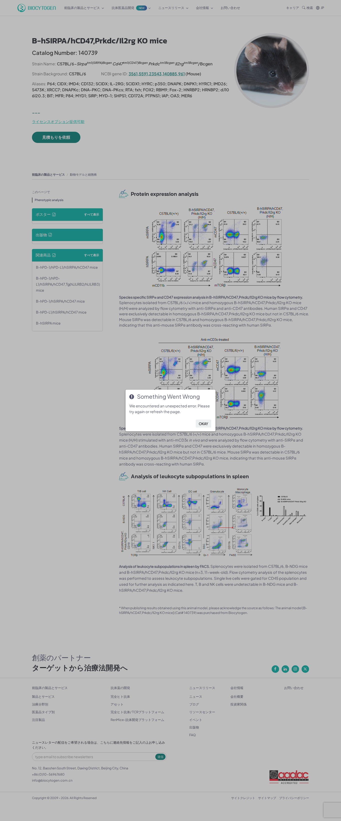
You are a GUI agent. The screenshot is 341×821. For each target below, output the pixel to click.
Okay (203, 423)
